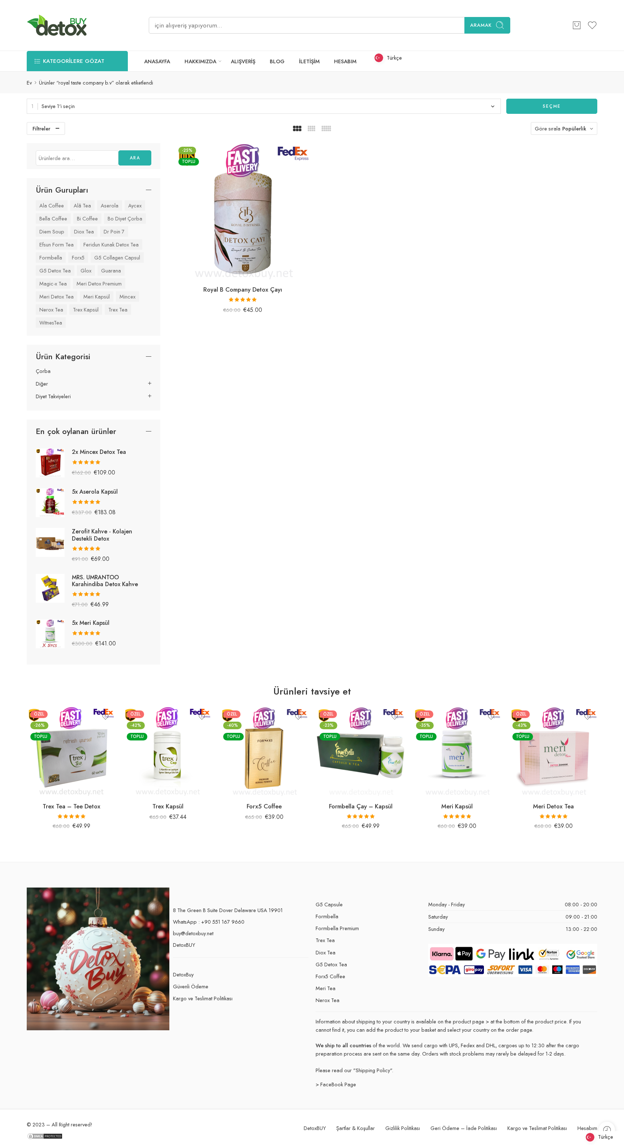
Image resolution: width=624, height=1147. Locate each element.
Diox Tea (84, 231)
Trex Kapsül (86, 309)
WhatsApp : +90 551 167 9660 (208, 921)
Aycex (135, 205)
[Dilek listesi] (300, 153)
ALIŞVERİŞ (243, 61)
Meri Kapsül (96, 296)
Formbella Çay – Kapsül (361, 806)
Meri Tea (325, 988)
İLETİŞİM (309, 61)
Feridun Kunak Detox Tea (111, 244)
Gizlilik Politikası (402, 1128)
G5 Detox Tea (55, 270)
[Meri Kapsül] (457, 751)
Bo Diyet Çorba (125, 218)
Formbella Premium (337, 928)
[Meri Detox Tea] (553, 751)
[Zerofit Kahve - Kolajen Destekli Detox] (50, 542)
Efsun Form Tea (56, 244)
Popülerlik (574, 128)
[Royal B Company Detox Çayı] (243, 211)
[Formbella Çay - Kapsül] (360, 751)
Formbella (50, 257)
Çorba (43, 371)
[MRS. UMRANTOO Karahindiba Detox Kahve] (50, 587)
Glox (86, 270)
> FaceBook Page (336, 1084)
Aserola (109, 205)
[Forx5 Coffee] (264, 751)
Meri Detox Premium (99, 283)
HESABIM (345, 61)
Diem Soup (51, 231)
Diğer (42, 383)
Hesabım (587, 1128)
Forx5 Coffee (264, 806)
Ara (135, 158)
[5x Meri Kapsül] (50, 633)
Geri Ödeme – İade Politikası (463, 1128)
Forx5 (78, 257)
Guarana (111, 270)
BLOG (277, 61)
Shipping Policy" (374, 1070)
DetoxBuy (183, 974)
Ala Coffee (51, 205)
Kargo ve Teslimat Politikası (203, 998)
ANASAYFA (157, 61)
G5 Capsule (329, 904)
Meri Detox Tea (56, 296)
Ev (29, 82)
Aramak (481, 25)
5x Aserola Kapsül (95, 491)
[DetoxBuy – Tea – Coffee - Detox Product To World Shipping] (57, 25)
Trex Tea (117, 309)
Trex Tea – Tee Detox (71, 806)
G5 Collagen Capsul (117, 257)
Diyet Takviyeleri (53, 396)
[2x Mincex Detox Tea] (50, 462)
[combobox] (264, 106)
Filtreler (41, 128)
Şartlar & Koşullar (355, 1128)
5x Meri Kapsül (90, 622)
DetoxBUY (184, 945)
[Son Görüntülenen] (607, 1130)
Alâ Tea (82, 205)
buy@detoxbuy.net (193, 933)
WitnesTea (50, 322)
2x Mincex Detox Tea (99, 451)
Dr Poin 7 (114, 231)
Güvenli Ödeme (190, 986)
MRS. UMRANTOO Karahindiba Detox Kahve (105, 581)
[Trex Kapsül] (167, 751)
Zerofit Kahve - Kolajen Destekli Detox (102, 535)
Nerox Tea (51, 309)
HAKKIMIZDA (200, 61)
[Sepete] (577, 25)
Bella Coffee (53, 218)
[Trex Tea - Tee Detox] (71, 751)
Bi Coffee (87, 218)
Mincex (127, 296)
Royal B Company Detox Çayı (242, 289)
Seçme (552, 106)
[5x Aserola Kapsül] (50, 502)
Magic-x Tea (53, 283)
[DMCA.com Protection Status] (45, 1135)
